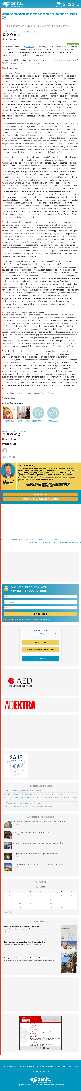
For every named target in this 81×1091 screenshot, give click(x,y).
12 (51, 899)
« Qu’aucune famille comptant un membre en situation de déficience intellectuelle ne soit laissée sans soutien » (40, 797)
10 (30, 899)
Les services (34, 1066)
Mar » (10, 912)
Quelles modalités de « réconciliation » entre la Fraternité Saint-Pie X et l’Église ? (38, 864)
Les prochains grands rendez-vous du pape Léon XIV (24, 942)
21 (71, 903)
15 (9, 903)
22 (9, 907)
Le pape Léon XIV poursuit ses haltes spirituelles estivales (26, 958)
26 (51, 907)
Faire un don (40, 494)
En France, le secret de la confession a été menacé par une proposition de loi (38, 843)
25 (40, 907)
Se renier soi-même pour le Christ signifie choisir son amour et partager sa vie (29, 794)
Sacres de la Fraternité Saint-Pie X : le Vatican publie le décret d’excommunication (39, 821)
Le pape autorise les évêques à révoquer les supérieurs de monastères (36, 854)
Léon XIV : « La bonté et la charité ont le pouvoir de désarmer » (24, 806)
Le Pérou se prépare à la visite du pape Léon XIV (19, 803)
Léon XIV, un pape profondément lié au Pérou (21, 926)
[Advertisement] (40, 522)
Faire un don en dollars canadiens (40, 499)
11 (40, 899)
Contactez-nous (72, 1066)
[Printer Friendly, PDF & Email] (73, 44)
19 (51, 903)
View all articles (8, 457)
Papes (35, 32)
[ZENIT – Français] (22, 4)
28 (71, 907)
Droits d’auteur (60, 1066)
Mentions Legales (46, 1066)
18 (40, 903)
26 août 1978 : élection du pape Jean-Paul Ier (18, 791)
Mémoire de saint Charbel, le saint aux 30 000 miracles (31, 832)
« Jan (6, 912)
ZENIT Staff (26, 32)
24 (30, 907)
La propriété (23, 1066)
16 (20, 903)
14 (71, 899)
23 (20, 907)
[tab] (30, 1019)
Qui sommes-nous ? (10, 1066)
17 (30, 903)
